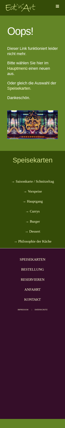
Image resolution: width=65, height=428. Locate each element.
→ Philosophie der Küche (32, 241)
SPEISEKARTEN (32, 259)
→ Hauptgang (32, 201)
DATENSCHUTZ (41, 310)
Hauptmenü (17, 68)
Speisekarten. (19, 88)
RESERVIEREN (32, 279)
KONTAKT (32, 299)
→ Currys (32, 211)
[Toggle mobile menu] (58, 6)
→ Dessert (32, 231)
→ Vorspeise (32, 191)
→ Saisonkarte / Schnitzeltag (32, 181)
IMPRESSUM (23, 310)
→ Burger (32, 221)
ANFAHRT (32, 289)
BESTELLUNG (32, 269)
